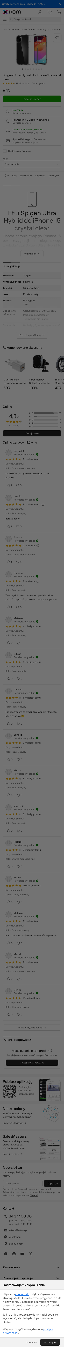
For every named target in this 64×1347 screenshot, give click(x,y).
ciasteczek (22, 1294)
